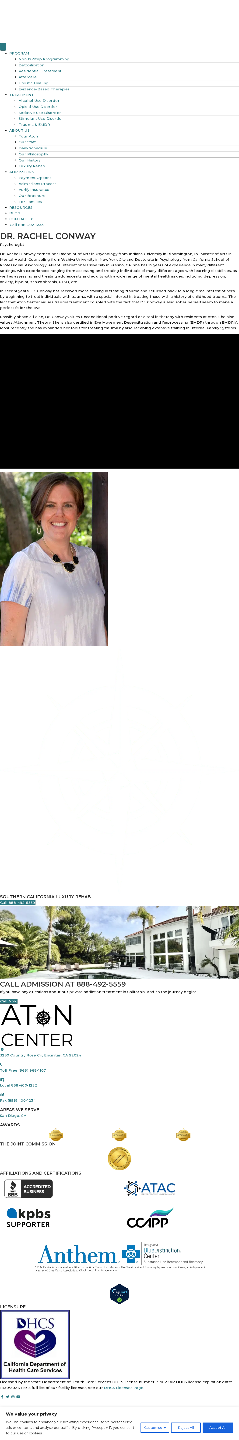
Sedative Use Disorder (40, 112)
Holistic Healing (34, 83)
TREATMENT (21, 95)
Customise (153, 1428)
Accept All (217, 1428)
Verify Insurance (34, 189)
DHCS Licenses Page (123, 1387)
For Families (30, 201)
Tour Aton (28, 136)
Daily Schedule (33, 148)
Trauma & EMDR (34, 124)
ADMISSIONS (21, 172)
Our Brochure (32, 195)
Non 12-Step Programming (44, 59)
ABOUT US (19, 130)
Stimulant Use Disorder (41, 118)
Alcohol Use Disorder (39, 100)
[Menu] (3, 47)
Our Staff (27, 142)
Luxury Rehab (32, 166)
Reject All (186, 1428)
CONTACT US (22, 219)
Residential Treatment (40, 71)
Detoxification (32, 65)
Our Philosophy (33, 154)
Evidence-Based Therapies (44, 89)
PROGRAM (19, 53)
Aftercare (28, 77)
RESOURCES (21, 207)
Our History (30, 160)
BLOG (14, 213)
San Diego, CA (13, 1115)
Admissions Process (37, 184)
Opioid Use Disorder (38, 106)
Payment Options (35, 177)
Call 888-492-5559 (27, 225)
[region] (119, 1423)
